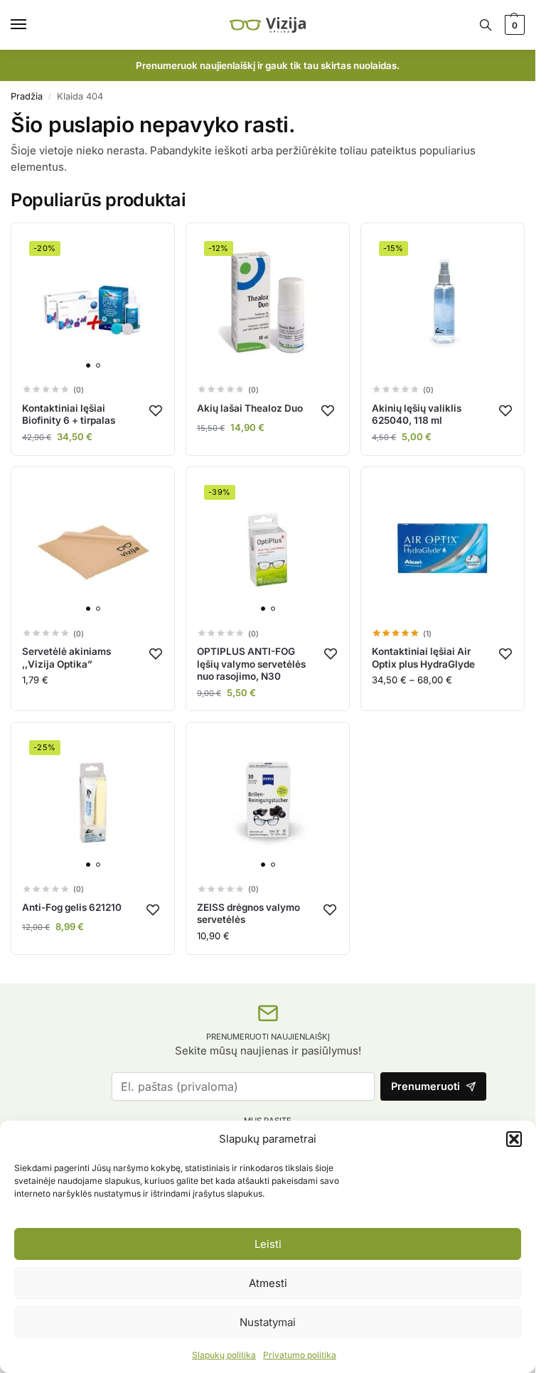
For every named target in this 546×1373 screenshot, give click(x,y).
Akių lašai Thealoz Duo (250, 408)
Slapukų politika (224, 1355)
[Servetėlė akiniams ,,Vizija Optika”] (93, 548)
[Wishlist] (156, 410)
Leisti (268, 1244)
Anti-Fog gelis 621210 (72, 907)
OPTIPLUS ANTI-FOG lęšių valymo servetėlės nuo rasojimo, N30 (251, 664)
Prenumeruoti (425, 1086)
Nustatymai (268, 1322)
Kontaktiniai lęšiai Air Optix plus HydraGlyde (423, 658)
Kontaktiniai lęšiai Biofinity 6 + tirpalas (68, 414)
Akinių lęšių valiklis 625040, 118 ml (416, 414)
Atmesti (268, 1283)
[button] (514, 1139)
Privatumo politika (299, 1355)
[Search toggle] (485, 25)
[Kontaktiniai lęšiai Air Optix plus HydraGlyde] (442, 548)
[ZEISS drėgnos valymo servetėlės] (267, 804)
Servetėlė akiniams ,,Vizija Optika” (66, 658)
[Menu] (32, 25)
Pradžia (27, 96)
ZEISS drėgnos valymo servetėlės (248, 914)
